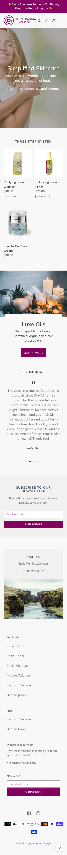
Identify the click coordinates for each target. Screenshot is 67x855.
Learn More (33, 352)
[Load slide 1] (30, 461)
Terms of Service (19, 685)
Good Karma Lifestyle (38, 843)
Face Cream (15, 646)
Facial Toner (15, 656)
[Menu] (61, 20)
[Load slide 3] (37, 461)
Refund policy (16, 695)
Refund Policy (16, 729)
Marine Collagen (18, 675)
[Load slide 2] (33, 461)
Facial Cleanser (18, 666)
